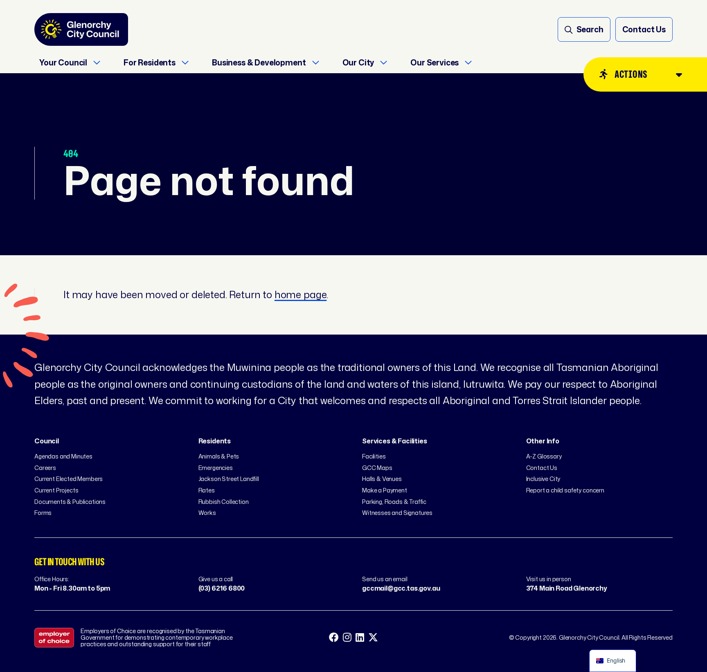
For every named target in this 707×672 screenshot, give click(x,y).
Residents (214, 440)
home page (301, 294)
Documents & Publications (70, 502)
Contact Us (541, 468)
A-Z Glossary (544, 456)
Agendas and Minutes (63, 456)
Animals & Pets (218, 456)
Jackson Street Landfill (228, 479)
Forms (43, 513)
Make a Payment (384, 490)
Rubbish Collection (223, 502)
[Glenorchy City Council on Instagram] (347, 638)
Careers (45, 468)
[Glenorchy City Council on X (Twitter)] (373, 638)
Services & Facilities (394, 440)
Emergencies (215, 468)
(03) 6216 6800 (221, 588)
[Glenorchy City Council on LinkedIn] (360, 638)
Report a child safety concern (565, 490)
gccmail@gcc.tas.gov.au (401, 588)
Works (207, 513)
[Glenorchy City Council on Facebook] (334, 638)
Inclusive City (543, 479)
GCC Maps (377, 468)
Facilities (373, 456)
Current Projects (56, 490)
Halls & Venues (382, 479)
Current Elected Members (68, 479)
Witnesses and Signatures (397, 513)
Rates (206, 490)
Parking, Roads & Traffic (394, 502)
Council (46, 440)
